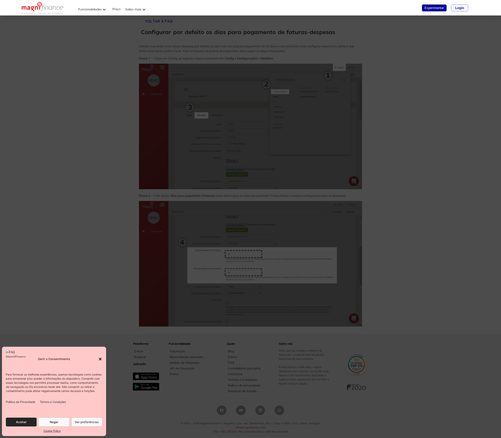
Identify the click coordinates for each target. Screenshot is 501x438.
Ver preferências (87, 422)
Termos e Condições (53, 402)
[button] (100, 359)
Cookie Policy (52, 431)
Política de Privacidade (20, 402)
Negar (54, 422)
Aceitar (21, 422)
